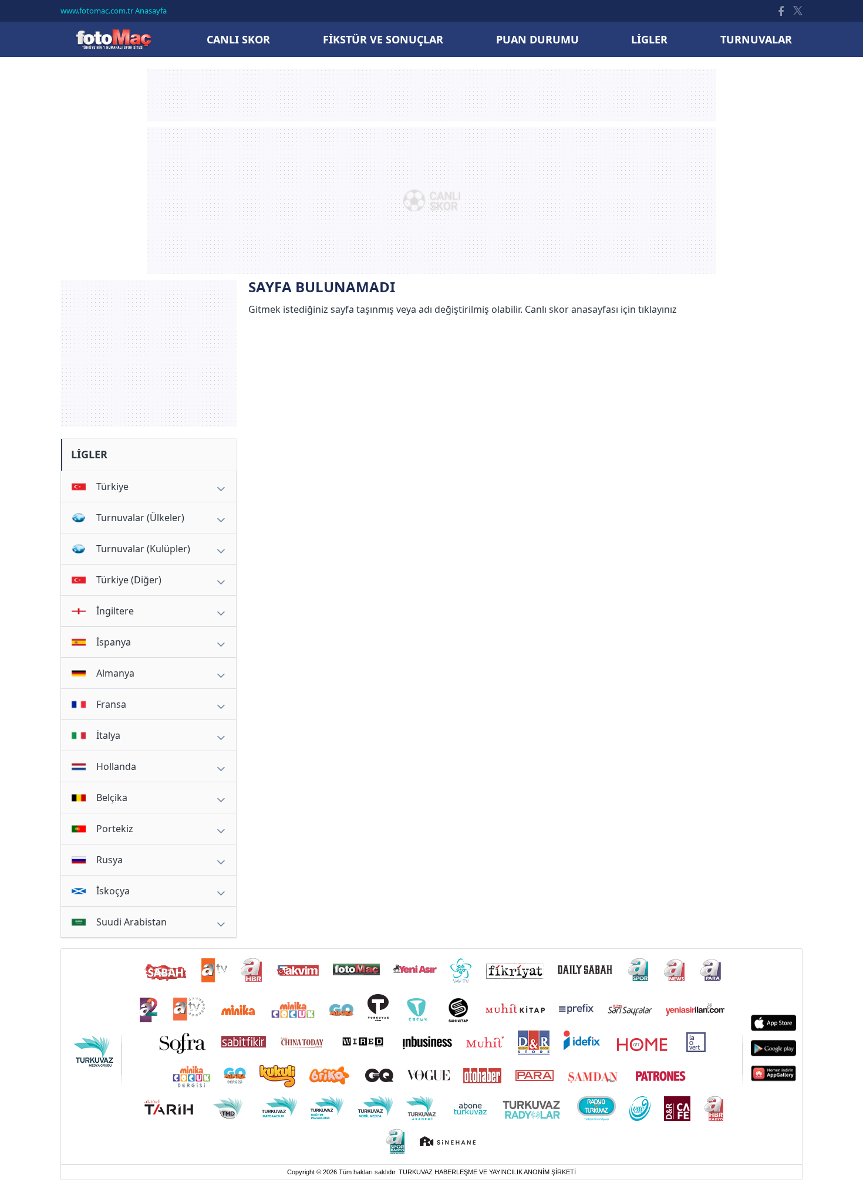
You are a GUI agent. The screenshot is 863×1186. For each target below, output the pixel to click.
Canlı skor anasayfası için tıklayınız (601, 309)
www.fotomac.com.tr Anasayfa (113, 10)
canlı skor (238, 39)
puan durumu (537, 39)
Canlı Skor (113, 39)
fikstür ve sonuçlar (383, 39)
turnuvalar (756, 39)
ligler (649, 39)
